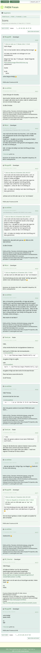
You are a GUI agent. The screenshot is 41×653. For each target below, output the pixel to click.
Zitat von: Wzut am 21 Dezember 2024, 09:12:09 (18, 497)
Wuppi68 (7, 37)
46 (26, 28)
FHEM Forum (11, 7)
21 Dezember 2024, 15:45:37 (9, 297)
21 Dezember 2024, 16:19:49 (9, 340)
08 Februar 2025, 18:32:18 (9, 611)
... (18, 28)
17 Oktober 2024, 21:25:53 (9, 40)
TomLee (7, 337)
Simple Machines (25, 651)
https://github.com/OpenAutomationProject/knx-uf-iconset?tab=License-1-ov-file (18, 576)
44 (21, 28)
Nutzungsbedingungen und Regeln (18, 649)
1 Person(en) (6, 154)
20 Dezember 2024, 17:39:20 (9, 168)
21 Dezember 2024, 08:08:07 (9, 210)
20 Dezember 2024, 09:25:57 (9, 128)
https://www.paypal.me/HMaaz (18, 599)
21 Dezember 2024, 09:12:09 (9, 268)
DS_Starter (8, 559)
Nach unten (5, 28)
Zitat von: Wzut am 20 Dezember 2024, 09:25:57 (18, 172)
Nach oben (5, 635)
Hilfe (7, 649)
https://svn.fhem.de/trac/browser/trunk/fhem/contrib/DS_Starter (20, 603)
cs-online (7, 88)
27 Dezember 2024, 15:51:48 (9, 492)
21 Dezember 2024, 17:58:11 (9, 432)
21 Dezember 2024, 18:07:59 (9, 462)
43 (19, 28)
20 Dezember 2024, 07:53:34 (9, 91)
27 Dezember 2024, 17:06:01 (9, 532)
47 (28, 28)
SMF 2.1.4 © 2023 (16, 651)
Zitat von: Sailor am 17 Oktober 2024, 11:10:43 (18, 44)
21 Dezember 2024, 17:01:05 (9, 389)
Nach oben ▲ (31, 649)
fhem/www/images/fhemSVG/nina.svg (16, 62)
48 (30, 28)
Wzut (6, 125)
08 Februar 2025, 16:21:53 (9, 562)
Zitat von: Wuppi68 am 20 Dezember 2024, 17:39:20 (19, 272)
